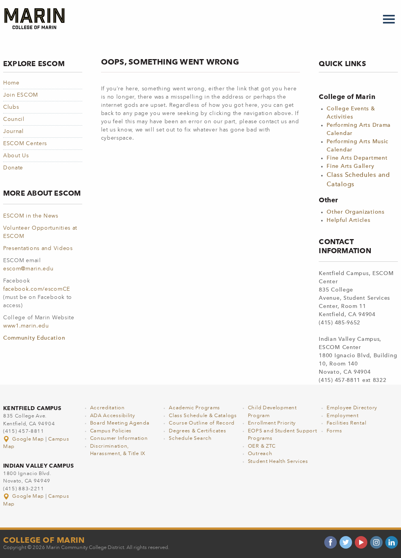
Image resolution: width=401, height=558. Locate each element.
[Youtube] (361, 542)
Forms (334, 431)
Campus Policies (111, 431)
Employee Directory (352, 407)
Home (11, 83)
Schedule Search (190, 438)
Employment (342, 415)
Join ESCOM (20, 95)
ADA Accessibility (112, 415)
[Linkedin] (391, 542)
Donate (13, 168)
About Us (16, 155)
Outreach (260, 453)
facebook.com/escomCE (36, 289)
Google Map (28, 439)
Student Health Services (278, 461)
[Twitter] (346, 542)
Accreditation (107, 407)
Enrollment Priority (272, 423)
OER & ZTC (262, 446)
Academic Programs (194, 407)
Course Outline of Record (202, 423)
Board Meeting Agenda (120, 423)
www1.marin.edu (26, 326)
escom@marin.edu (28, 269)
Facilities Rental (346, 423)
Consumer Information (119, 438)
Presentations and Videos (38, 248)
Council (14, 119)
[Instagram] (376, 542)
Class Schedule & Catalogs (203, 415)
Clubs (11, 107)
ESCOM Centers (25, 143)
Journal (13, 131)
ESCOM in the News (30, 216)
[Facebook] (330, 542)
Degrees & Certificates (197, 431)
